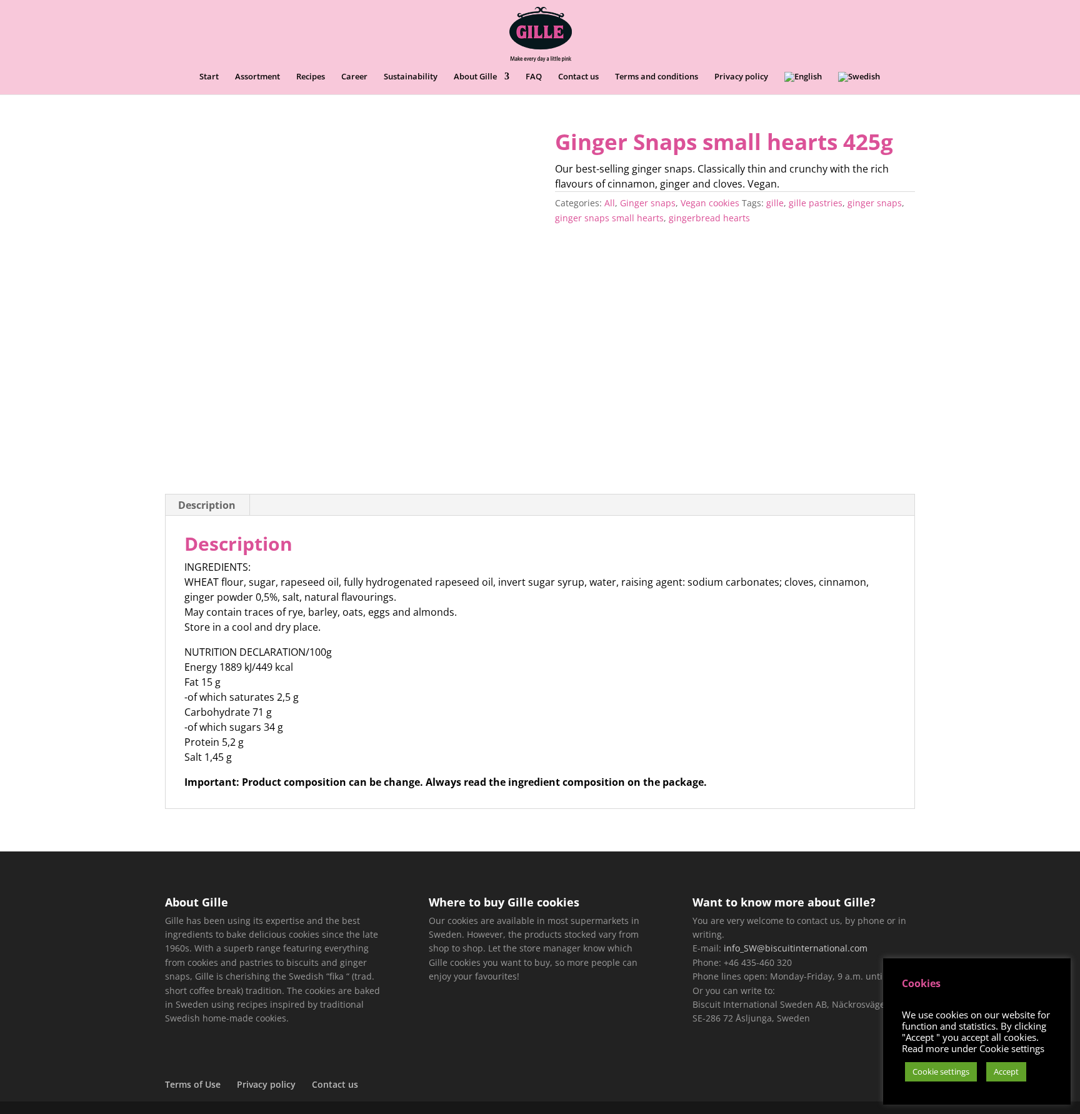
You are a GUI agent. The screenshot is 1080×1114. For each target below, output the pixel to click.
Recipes (310, 77)
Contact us (578, 77)
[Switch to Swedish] (859, 83)
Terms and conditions (656, 77)
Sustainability (411, 77)
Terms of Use (193, 1084)
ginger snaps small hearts (609, 218)
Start (209, 77)
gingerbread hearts (709, 218)
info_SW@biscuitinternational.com (796, 948)
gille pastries (815, 203)
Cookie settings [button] (940, 1071)
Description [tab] (207, 505)
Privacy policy (741, 77)
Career (354, 77)
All (609, 203)
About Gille (475, 77)
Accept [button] (1006, 1071)
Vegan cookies (710, 203)
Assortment (257, 77)
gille (775, 203)
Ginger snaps (648, 203)
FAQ (534, 77)
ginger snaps (875, 203)
